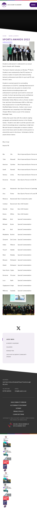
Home (4, 36)
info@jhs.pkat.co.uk (20, 391)
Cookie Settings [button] (18, 414)
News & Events (13, 36)
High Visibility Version (18, 402)
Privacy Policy (18, 411)
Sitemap (18, 408)
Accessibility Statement (18, 405)
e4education (23, 419)
